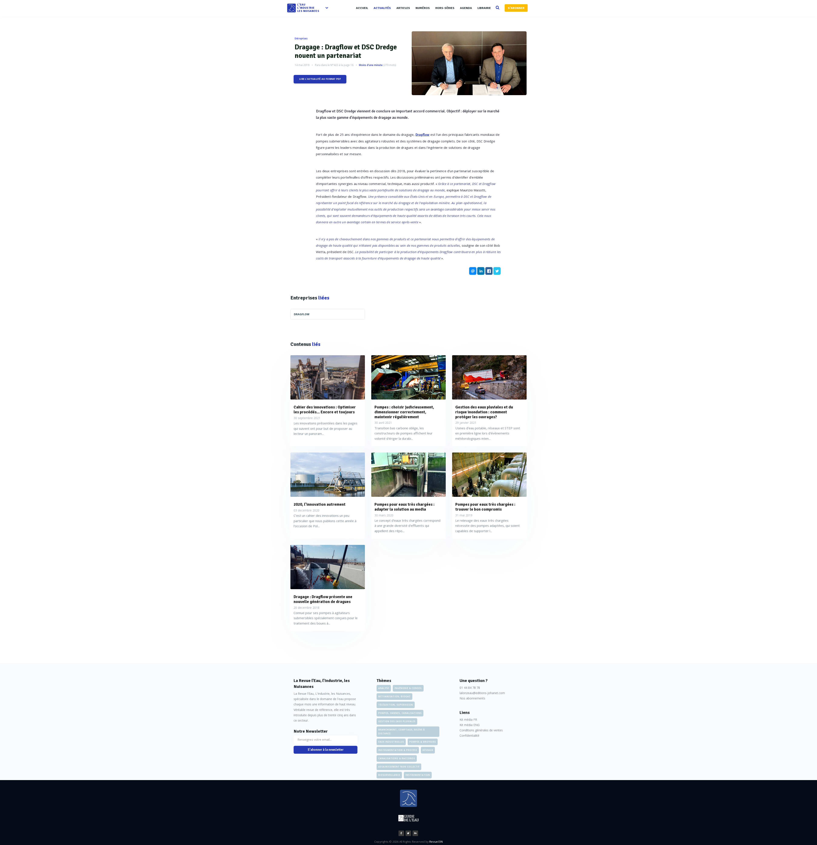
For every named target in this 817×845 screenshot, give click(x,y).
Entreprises (301, 38)
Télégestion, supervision (395, 704)
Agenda (466, 8)
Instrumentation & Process (397, 750)
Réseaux (428, 750)
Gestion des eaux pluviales (397, 721)
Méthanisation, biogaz (394, 696)
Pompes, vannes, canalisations (400, 713)
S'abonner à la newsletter (326, 750)
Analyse (383, 688)
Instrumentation (418, 774)
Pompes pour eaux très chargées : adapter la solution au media (404, 507)
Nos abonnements (472, 698)
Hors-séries (444, 8)
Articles (403, 8)
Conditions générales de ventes (481, 730)
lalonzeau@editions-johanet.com (482, 693)
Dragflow (423, 135)
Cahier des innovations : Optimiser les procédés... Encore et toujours (325, 410)
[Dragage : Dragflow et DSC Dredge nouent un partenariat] (469, 63)
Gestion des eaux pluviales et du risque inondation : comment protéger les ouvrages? (484, 412)
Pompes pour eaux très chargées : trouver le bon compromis (485, 507)
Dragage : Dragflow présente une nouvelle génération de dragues (323, 599)
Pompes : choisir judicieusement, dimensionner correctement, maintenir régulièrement (404, 412)
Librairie (484, 8)
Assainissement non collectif (399, 766)
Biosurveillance (389, 774)
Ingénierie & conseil (408, 688)
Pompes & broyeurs (422, 741)
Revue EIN (436, 842)
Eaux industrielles (391, 741)
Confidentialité (469, 735)
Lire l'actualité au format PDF (320, 79)
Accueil (362, 8)
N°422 (334, 65)
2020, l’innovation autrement (320, 504)
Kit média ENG (470, 725)
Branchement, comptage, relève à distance (401, 731)
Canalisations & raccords (396, 758)
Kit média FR (468, 720)
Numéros (423, 8)
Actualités (382, 8)
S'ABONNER (516, 8)
